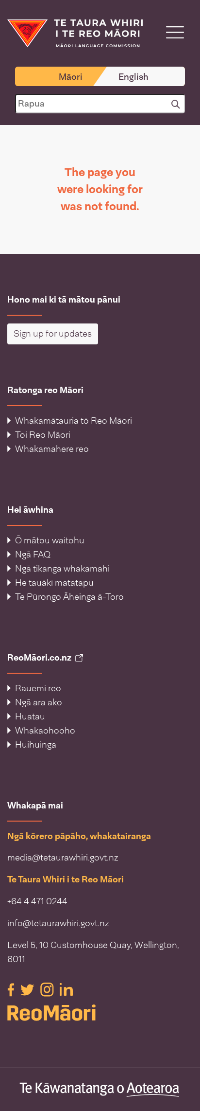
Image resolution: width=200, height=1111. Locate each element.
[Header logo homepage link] (75, 32)
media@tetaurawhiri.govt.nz (62, 857)
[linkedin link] (66, 989)
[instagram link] (48, 989)
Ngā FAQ (32, 554)
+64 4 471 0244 (37, 901)
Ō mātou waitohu (49, 540)
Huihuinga (35, 745)
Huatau (30, 716)
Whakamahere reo (52, 449)
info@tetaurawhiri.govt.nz (58, 923)
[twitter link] (28, 989)
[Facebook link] (12, 989)
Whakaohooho (45, 730)
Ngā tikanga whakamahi (62, 568)
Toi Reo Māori (42, 435)
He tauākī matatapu (54, 583)
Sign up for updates (53, 334)
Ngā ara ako (38, 702)
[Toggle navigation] (175, 32)
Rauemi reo (38, 688)
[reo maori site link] (100, 1012)
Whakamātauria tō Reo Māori (73, 421)
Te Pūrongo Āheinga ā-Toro (69, 597)
